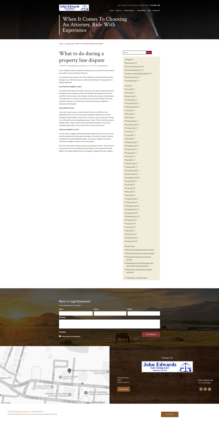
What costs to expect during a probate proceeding (139, 271)
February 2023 (131, 121)
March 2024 (130, 96)
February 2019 (131, 238)
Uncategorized (102, 66)
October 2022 (131, 128)
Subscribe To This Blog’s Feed (137, 278)
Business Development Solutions (40, 414)
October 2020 (131, 174)
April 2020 (129, 195)
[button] (217, 415)
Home (112, 10)
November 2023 (131, 103)
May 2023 (129, 114)
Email (130, 309)
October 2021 (131, 149)
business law (130, 63)
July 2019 (129, 223)
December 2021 (131, 146)
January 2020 (130, 202)
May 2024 (129, 93)
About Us (119, 10)
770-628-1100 (155, 5)
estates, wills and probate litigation (137, 73)
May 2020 (129, 192)
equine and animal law (133, 70)
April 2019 (129, 230)
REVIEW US (170, 414)
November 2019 (131, 209)
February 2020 (131, 199)
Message (62, 317)
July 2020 (129, 184)
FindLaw (54, 414)
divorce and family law (133, 66)
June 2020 (129, 188)
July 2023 (129, 110)
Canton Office (123, 389)
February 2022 (131, 142)
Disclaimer (62, 332)
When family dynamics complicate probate (140, 253)
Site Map (17, 414)
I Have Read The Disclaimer (71, 336)
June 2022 (129, 135)
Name (61, 309)
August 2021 (130, 153)
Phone (96, 309)
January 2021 (130, 167)
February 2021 (131, 163)
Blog (149, 10)
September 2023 (132, 107)
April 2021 (129, 160)
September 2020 (132, 177)
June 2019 (129, 227)
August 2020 (130, 181)
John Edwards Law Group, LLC (77, 66)
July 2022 (129, 131)
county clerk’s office (101, 117)
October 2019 (131, 213)
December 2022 (131, 124)
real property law (131, 77)
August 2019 (130, 220)
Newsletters (141, 10)
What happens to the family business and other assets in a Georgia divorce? (139, 264)
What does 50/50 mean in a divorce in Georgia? (138, 258)
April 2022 (129, 139)
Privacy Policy (25, 414)
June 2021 (129, 156)
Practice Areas (129, 10)
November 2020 (131, 170)
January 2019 (130, 241)
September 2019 (132, 216)
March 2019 (130, 234)
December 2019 (131, 206)
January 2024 (130, 100)
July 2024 (129, 89)
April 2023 (129, 117)
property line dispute (89, 146)
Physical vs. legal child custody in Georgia (140, 250)
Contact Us (156, 10)
